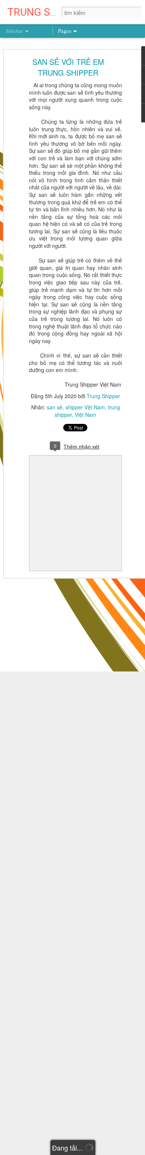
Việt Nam (85, 414)
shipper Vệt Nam (85, 407)
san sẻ (54, 407)
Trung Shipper (103, 396)
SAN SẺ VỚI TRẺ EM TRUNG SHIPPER (68, 67)
